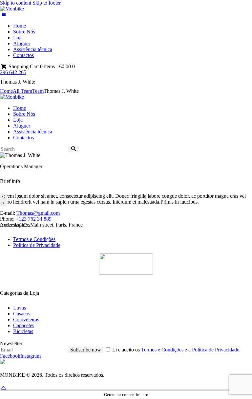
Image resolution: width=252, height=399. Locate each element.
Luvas (19, 307)
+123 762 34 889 (34, 219)
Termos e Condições (34, 239)
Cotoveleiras (26, 319)
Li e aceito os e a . (176, 349)
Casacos (21, 313)
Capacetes (23, 325)
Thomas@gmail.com (38, 213)
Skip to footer (46, 3)
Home (6, 91)
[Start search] (73, 149)
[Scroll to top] (3, 387)
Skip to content (15, 3)
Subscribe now (85, 349)
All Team (22, 91)
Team (38, 91)
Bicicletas (23, 331)
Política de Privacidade (36, 245)
